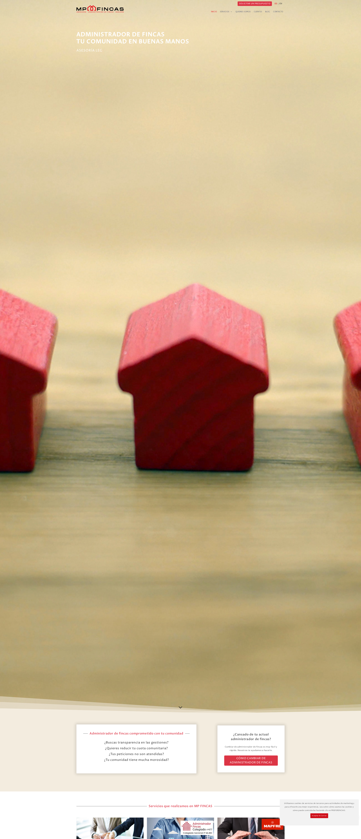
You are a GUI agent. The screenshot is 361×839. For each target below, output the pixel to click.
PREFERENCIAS (319, 821)
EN (280, 3)
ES (276, 3)
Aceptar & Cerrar (319, 816)
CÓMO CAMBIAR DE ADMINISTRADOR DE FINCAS (251, 760)
